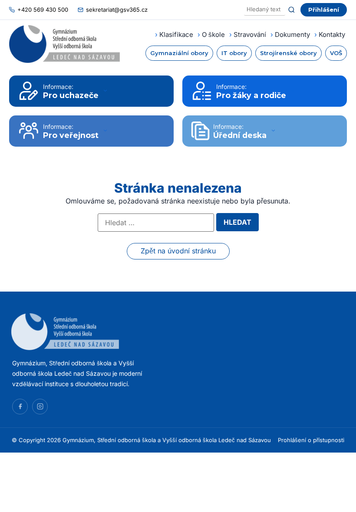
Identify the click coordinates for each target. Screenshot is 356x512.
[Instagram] (40, 406)
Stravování (250, 34)
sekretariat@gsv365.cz (117, 9)
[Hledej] (291, 9)
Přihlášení (323, 9)
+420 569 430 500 (42, 9)
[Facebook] (20, 406)
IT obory (234, 52)
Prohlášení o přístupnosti (311, 440)
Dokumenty (292, 34)
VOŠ (336, 52)
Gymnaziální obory (179, 52)
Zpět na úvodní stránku (178, 250)
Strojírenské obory (288, 52)
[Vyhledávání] (264, 10)
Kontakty (332, 34)
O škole (213, 34)
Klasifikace (176, 34)
